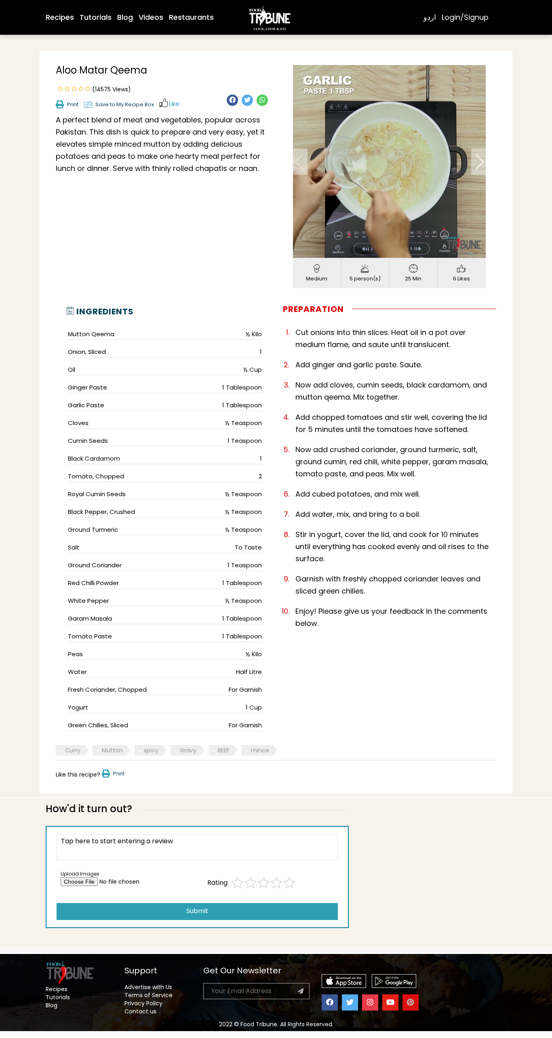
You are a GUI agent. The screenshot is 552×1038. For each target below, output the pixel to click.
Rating (217, 882)
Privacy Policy (143, 1003)
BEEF (224, 750)
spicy (151, 750)
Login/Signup (465, 17)
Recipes (60, 17)
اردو (429, 17)
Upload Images (80, 873)
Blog (125, 17)
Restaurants (191, 17)
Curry (72, 750)
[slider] (380, 252)
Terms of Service (148, 995)
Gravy (188, 750)
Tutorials (96, 17)
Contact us (140, 1011)
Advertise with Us (148, 987)
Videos (151, 17)
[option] (389, 161)
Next (478, 161)
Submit (197, 911)
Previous (300, 161)
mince (260, 750)
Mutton (112, 750)
